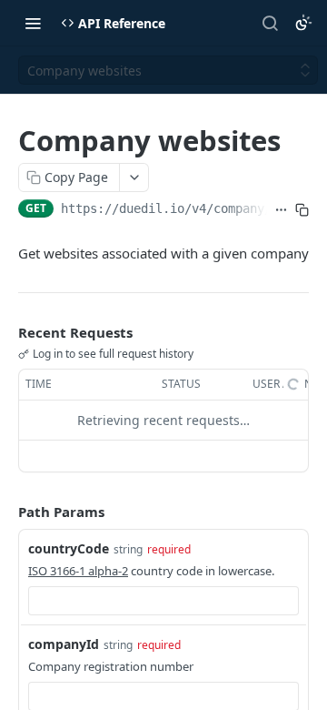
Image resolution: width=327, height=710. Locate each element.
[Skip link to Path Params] (5, 511)
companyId (63, 644)
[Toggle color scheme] (303, 22)
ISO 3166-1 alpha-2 (78, 571)
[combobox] (163, 600)
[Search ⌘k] (269, 22)
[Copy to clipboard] (302, 210)
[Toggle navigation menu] (32, 22)
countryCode (68, 548)
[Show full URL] (281, 210)
